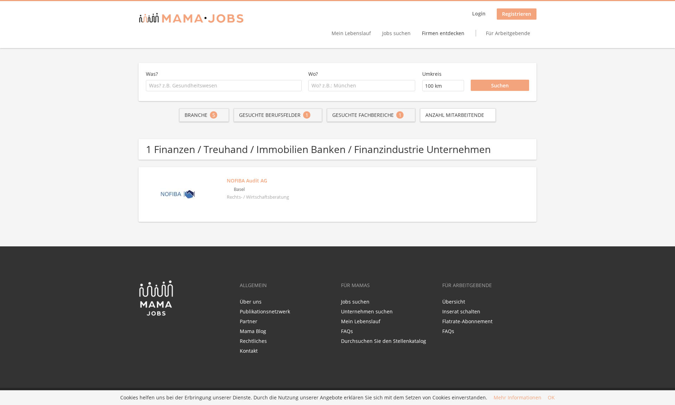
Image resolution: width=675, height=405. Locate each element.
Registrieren (516, 14)
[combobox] (224, 85)
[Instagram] (167, 331)
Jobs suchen (396, 33)
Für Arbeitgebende (508, 33)
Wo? (313, 74)
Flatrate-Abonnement (467, 321)
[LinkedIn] (157, 331)
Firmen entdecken (443, 33)
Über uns (251, 301)
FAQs (347, 331)
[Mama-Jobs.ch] (191, 18)
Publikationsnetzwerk (265, 311)
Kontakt (249, 350)
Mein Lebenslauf (351, 33)
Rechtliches (253, 341)
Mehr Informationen (517, 397)
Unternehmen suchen (367, 311)
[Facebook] (144, 331)
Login (479, 13)
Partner (248, 321)
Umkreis (432, 74)
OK (551, 397)
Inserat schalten (461, 311)
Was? (152, 74)
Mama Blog (253, 331)
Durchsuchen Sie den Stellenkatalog (383, 341)
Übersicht (453, 301)
